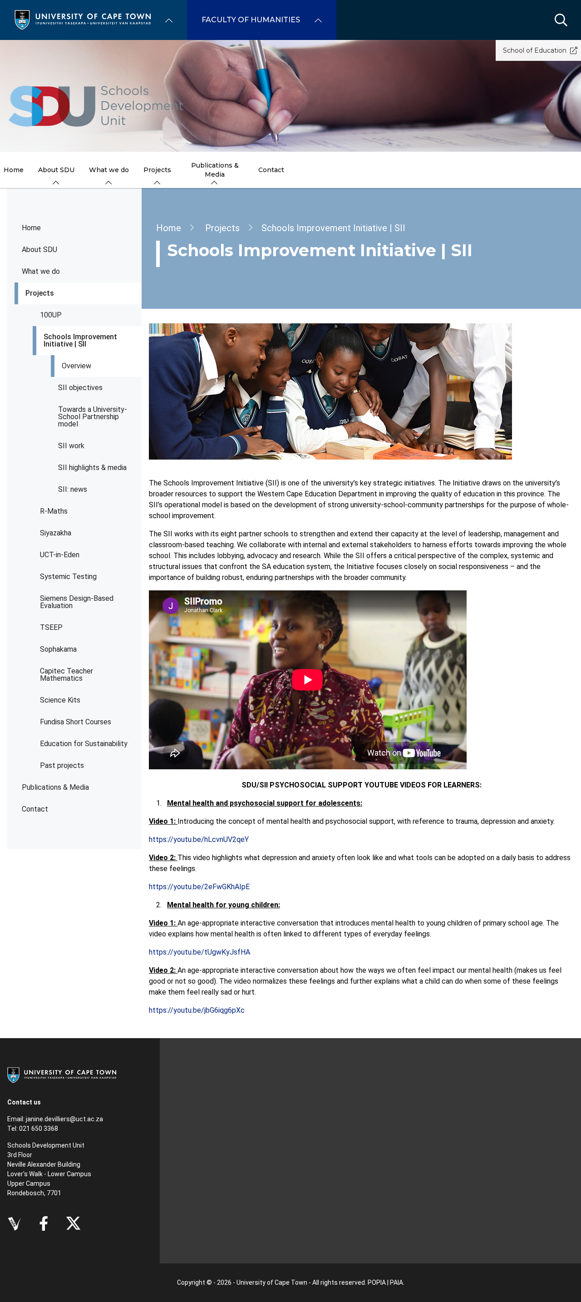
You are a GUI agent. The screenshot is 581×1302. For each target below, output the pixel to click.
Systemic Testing (68, 576)
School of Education (534, 50)
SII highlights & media (92, 467)
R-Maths (54, 511)
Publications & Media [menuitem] (215, 169)
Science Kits (60, 700)
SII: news (72, 489)
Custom (14, 1223)
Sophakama (58, 649)
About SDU (39, 249)
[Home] (83, 19)
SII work (71, 445)
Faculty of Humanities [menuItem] (251, 19)
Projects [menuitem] (157, 170)
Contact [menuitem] (271, 170)
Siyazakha (55, 533)
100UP (51, 315)
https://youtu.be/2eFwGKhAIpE (199, 886)
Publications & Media (55, 787)
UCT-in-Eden (59, 554)
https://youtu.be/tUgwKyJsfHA (199, 952)
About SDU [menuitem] (56, 170)
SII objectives (80, 387)
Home (31, 227)
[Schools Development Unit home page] (96, 106)
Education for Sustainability (84, 743)
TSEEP (51, 627)
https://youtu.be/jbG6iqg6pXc (197, 1010)
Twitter (73, 1223)
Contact (35, 809)
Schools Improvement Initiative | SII (80, 340)
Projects (39, 293)
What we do (41, 271)
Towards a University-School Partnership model (92, 416)
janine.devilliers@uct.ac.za (64, 1119)
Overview (76, 365)
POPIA (377, 1282)
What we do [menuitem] (109, 170)
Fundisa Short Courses (75, 722)
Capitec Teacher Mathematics (66, 675)
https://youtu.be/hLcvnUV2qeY (199, 839)
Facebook (43, 1223)
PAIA (396, 1282)
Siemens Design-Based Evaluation (76, 602)
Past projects (62, 765)
